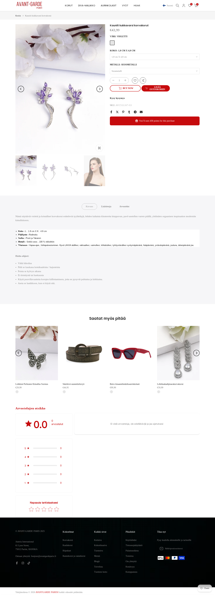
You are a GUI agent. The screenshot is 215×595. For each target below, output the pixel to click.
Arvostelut (124, 206)
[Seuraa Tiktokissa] (28, 563)
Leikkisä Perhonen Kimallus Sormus (31, 384)
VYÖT (125, 5)
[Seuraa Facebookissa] (16, 563)
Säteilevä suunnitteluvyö (73, 384)
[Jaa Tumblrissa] (129, 112)
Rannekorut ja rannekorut (74, 556)
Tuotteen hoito (100, 572)
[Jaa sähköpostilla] (141, 112)
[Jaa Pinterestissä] (123, 112)
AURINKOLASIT (108, 5)
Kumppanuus (131, 572)
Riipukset (67, 550)
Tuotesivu (98, 550)
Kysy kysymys (117, 98)
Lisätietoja (106, 206)
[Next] (99, 89)
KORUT (69, 5)
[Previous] (21, 89)
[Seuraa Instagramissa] (22, 563)
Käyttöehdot (131, 540)
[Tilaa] (194, 548)
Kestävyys (130, 567)
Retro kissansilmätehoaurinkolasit (125, 384)
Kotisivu (98, 540)
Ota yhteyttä (131, 561)
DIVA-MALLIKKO (86, 5)
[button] (168, 5)
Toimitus (129, 556)
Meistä (97, 556)
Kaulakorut (68, 545)
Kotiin (18, 16)
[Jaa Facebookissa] (111, 112)
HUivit (137, 5)
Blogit (97, 561)
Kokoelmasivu (100, 545)
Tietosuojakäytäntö (134, 545)
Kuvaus (89, 206)
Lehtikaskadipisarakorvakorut (170, 384)
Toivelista (98, 567)
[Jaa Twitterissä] (117, 112)
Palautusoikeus (132, 550)
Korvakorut (68, 540)
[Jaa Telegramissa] (135, 112)
